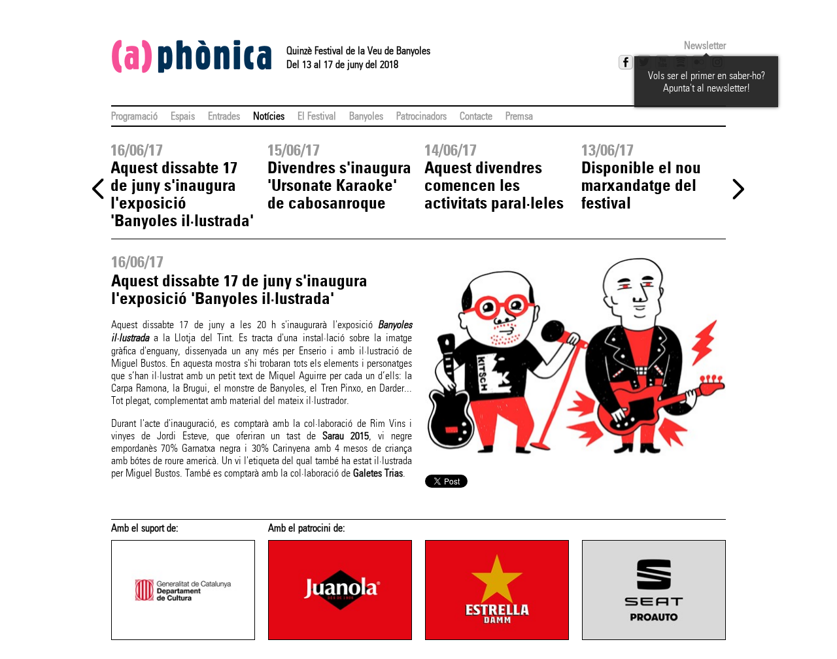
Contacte (476, 116)
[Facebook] (626, 62)
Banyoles (366, 116)
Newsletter (705, 45)
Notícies (268, 116)
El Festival (317, 116)
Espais (183, 116)
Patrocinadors (421, 116)
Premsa (519, 116)
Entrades (224, 116)
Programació (134, 116)
